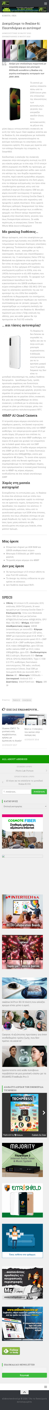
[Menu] (45, 3)
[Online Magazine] (22, 1340)
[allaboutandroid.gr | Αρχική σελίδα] (7, 3)
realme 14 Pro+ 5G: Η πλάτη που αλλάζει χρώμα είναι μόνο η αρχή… (23, 1003)
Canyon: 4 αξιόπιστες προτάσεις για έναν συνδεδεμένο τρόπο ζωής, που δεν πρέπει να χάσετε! (24, 1037)
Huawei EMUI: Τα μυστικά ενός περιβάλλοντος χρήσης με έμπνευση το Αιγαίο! (12, 734)
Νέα (14, 15)
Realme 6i (16, 700)
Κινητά (6, 15)
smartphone (26, 700)
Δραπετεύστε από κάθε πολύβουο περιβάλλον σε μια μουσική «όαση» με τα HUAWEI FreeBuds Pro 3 (24, 1073)
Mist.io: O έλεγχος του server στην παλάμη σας (33, 731)
